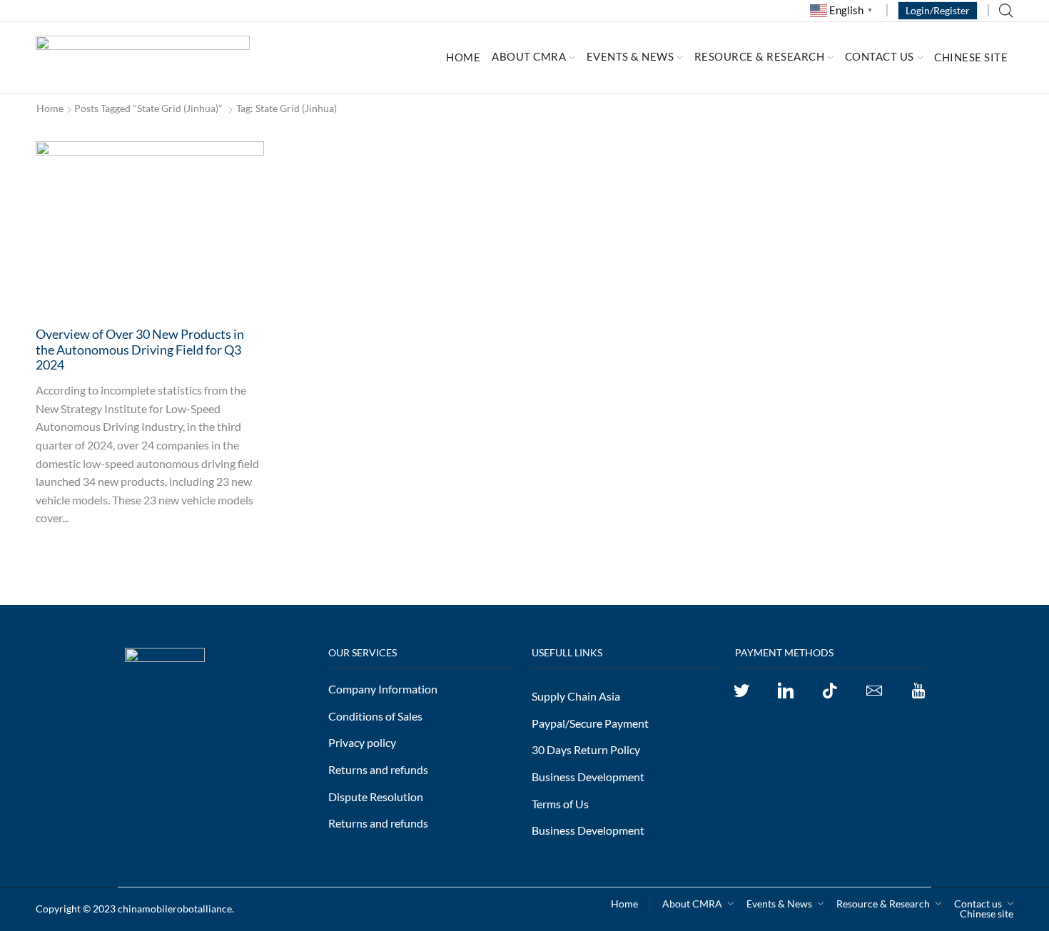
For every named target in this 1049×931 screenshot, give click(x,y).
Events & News (630, 56)
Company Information (382, 689)
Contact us (879, 56)
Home (463, 57)
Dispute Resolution (375, 796)
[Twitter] (741, 690)
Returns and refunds (378, 769)
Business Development (588, 776)
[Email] (874, 690)
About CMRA (529, 56)
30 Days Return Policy (586, 749)
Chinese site (971, 57)
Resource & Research (759, 56)
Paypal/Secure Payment (590, 723)
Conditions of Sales (375, 716)
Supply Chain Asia (576, 696)
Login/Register (938, 10)
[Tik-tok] (830, 690)
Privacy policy (362, 742)
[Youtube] (918, 690)
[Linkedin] (786, 690)
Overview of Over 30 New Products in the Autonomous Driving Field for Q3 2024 (140, 349)
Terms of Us (560, 803)
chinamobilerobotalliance (175, 908)
